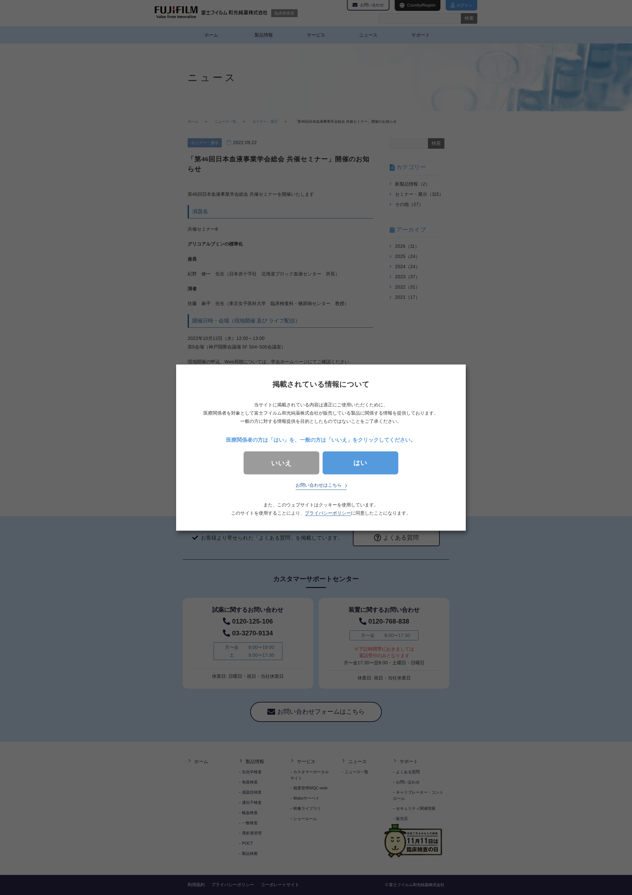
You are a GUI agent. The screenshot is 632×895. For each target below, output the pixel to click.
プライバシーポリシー (328, 513)
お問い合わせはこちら (319, 485)
